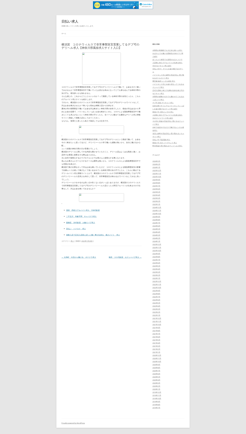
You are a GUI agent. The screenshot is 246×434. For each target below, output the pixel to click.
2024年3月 (156, 235)
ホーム (63, 33)
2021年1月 (156, 352)
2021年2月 (156, 349)
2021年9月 (156, 327)
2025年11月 (156, 173)
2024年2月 (156, 238)
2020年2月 (156, 386)
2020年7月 (156, 371)
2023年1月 (156, 278)
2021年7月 (156, 334)
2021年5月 (156, 340)
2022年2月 (156, 312)
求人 (72, 241)
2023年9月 (156, 253)
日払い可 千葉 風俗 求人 (161, 140)
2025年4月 (156, 195)
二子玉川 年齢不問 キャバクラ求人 (81, 216)
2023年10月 (156, 250)
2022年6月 (156, 300)
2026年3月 (156, 161)
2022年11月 (156, 284)
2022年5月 (156, 303)
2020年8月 (156, 367)
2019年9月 (156, 401)
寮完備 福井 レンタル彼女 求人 (163, 81)
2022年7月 (156, 297)
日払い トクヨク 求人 (76, 228)
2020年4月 (156, 380)
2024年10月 (156, 213)
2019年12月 (156, 392)
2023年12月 (156, 244)
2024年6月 (156, 226)
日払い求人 (69, 21)
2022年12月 (156, 281)
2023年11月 (156, 247)
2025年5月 (156, 192)
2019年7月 (156, 408)
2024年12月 (156, 207)
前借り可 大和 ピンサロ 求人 (163, 112)
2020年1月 (156, 389)
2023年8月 (156, 257)
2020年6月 (156, 374)
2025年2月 (156, 201)
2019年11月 (156, 395)
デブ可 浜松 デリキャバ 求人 (163, 103)
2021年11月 (156, 321)
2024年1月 (156, 241)
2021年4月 (156, 343)
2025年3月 (156, 198)
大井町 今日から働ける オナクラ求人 (78, 257)
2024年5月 (156, 229)
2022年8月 (156, 294)
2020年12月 (156, 355)
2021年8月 (156, 331)
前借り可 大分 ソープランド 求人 (164, 143)
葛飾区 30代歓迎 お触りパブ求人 (80, 222)
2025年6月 (156, 189)
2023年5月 (156, 266)
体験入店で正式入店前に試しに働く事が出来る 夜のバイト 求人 (93, 235)
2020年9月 (156, 364)
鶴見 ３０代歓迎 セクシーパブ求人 (125, 257)
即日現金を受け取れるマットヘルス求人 (167, 146)
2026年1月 (156, 167)
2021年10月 (156, 324)
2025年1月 (156, 204)
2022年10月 (156, 287)
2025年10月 (156, 176)
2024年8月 (156, 220)
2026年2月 (156, 164)
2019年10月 (156, 398)
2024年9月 (156, 217)
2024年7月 (156, 223)
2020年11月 (156, 358)
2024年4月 (156, 232)
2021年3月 (156, 346)
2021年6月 (156, 337)
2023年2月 (156, 275)
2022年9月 (156, 290)
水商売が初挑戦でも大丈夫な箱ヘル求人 (167, 50)
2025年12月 (156, 170)
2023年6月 (156, 263)
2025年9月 (156, 180)
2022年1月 (156, 315)
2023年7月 (156, 260)
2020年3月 (156, 383)
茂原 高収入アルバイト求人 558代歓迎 (83, 210)
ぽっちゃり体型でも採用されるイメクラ (167, 59)
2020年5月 (156, 377)
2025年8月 (156, 183)
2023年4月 (156, 269)
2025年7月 (156, 186)
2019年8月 (156, 404)
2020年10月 (156, 361)
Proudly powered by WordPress (73, 423)
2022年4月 (156, 306)
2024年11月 (156, 210)
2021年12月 (156, 318)
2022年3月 (156, 309)
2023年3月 (156, 272)
